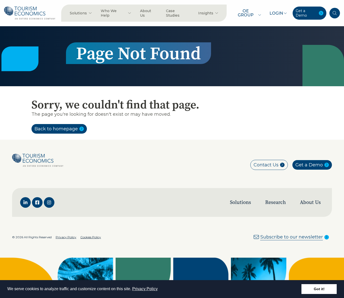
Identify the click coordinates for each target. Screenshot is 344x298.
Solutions (240, 202)
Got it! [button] (319, 289)
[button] (159, 289)
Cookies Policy (90, 237)
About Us (310, 202)
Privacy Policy (145, 289)
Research (275, 202)
